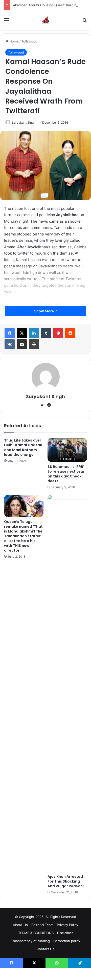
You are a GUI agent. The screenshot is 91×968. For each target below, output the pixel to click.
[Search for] (84, 22)
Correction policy (66, 941)
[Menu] (6, 22)
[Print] (34, 344)
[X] (22, 333)
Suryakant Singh (23, 122)
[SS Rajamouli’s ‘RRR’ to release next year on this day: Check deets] (67, 450)
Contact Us (45, 949)
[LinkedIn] (34, 333)
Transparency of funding (30, 941)
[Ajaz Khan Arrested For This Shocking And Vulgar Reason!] (67, 683)
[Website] (42, 405)
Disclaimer (65, 933)
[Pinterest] (58, 333)
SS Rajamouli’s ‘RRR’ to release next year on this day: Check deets (66, 473)
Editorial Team (42, 925)
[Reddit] (70, 333)
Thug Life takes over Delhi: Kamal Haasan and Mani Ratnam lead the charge (23, 447)
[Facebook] (10, 333)
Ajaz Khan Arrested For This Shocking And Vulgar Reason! (66, 881)
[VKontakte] (10, 344)
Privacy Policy (67, 925)
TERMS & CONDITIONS (36, 933)
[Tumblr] (46, 333)
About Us (20, 925)
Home (13, 41)
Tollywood (29, 41)
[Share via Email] (22, 344)
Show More (44, 311)
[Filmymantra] (45, 20)
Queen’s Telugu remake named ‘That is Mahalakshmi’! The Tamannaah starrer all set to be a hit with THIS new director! (23, 536)
